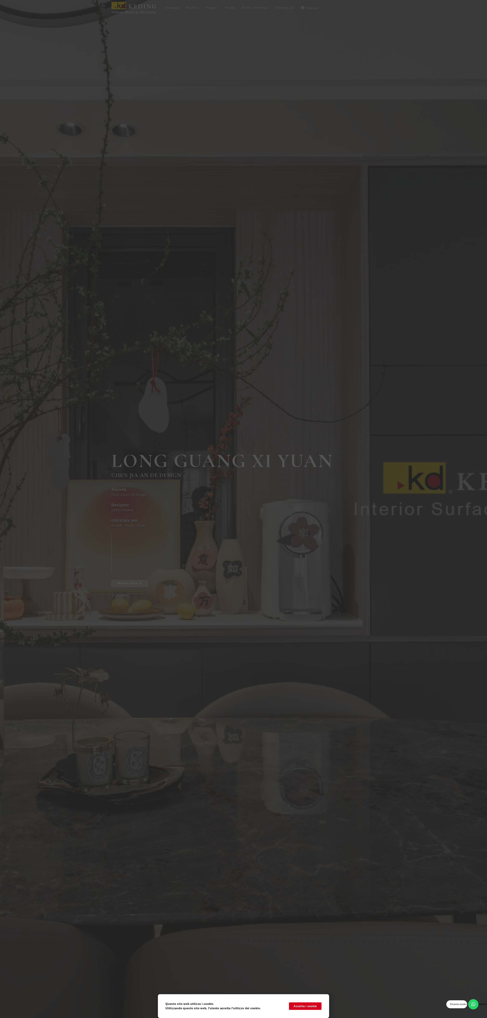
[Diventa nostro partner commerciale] (473, 1004)
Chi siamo (172, 8)
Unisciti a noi (284, 8)
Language (311, 8)
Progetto (212, 8)
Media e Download (255, 8)
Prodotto (192, 8)
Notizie (230, 8)
